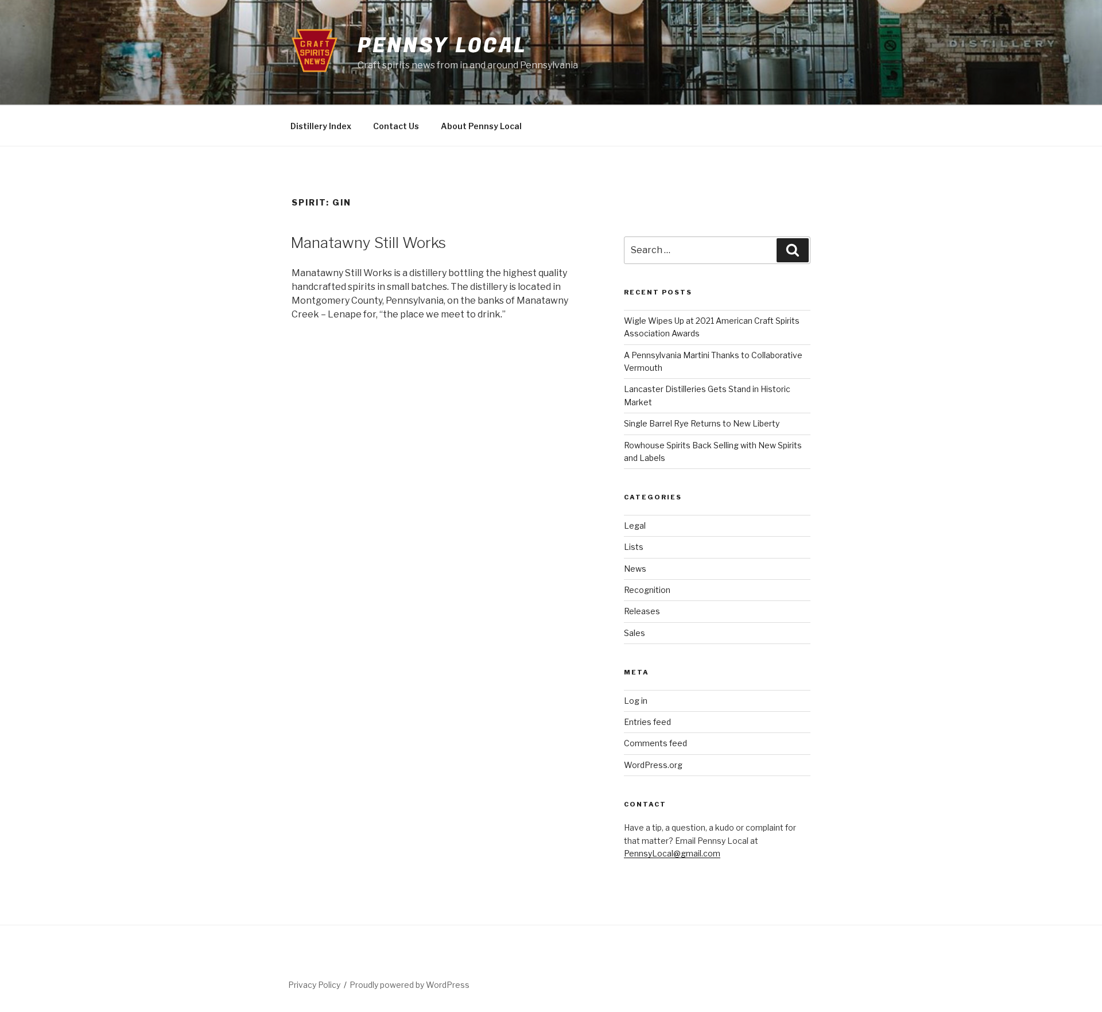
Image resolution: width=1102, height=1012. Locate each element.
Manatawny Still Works (368, 242)
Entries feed (647, 722)
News (635, 568)
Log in (635, 700)
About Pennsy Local (481, 126)
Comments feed (655, 743)
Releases (642, 611)
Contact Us (396, 126)
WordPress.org (653, 765)
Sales (634, 633)
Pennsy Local (442, 45)
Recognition (647, 590)
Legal (635, 525)
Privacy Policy (314, 985)
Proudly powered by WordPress (409, 985)
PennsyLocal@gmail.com (672, 853)
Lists (633, 547)
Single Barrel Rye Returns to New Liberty (701, 423)
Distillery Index (320, 126)
